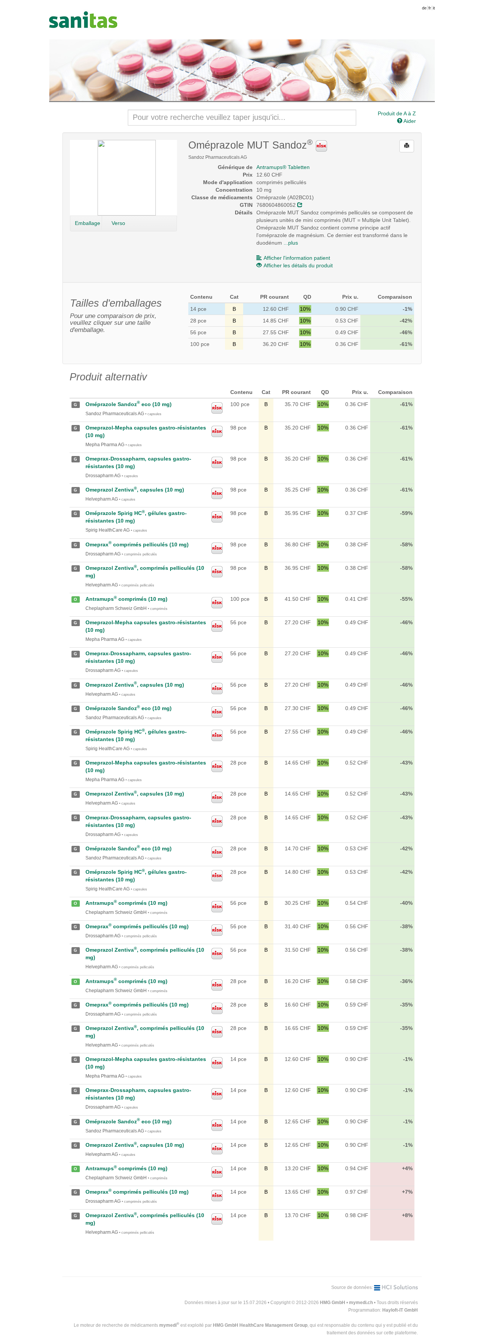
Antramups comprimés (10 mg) (126, 599)
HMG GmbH (332, 1302)
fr (429, 8)
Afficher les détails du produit (298, 265)
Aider (409, 121)
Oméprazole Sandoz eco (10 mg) (128, 404)
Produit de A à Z (397, 113)
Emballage (87, 223)
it (434, 8)
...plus (291, 243)
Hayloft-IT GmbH (400, 1310)
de (424, 8)
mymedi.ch (361, 1302)
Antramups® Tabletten (283, 167)
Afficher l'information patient (297, 258)
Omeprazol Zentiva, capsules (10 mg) (134, 490)
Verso (118, 223)
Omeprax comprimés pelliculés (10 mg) (137, 544)
